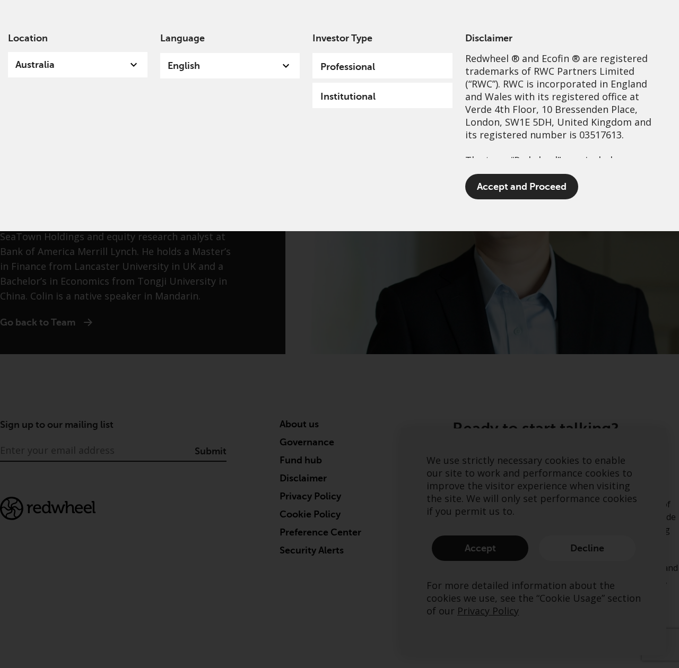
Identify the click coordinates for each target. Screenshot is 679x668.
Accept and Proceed (522, 186)
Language (182, 38)
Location (28, 38)
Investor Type (342, 38)
